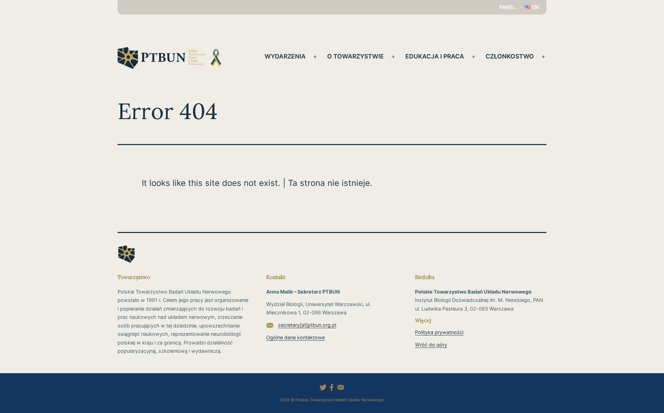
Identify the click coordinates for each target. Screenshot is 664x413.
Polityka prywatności (439, 332)
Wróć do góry (431, 345)
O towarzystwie (355, 56)
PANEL (507, 7)
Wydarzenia (285, 56)
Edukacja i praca (434, 56)
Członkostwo (510, 56)
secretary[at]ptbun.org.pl (307, 325)
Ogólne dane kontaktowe (295, 337)
